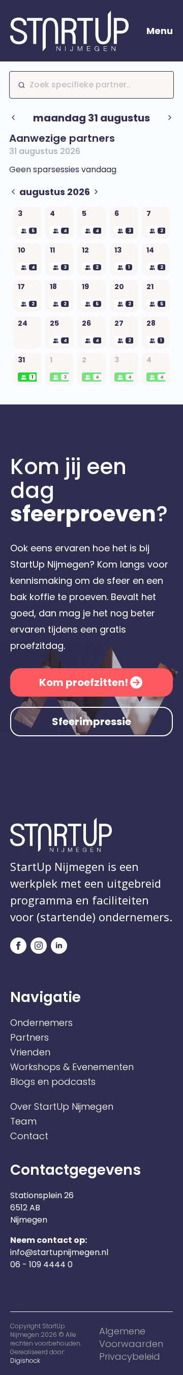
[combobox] (91, 85)
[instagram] (38, 946)
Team (23, 1121)
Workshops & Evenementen (72, 1067)
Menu (159, 31)
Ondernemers (41, 1023)
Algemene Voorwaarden (131, 1337)
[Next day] (170, 118)
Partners (29, 1038)
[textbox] (95, 85)
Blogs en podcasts (53, 1082)
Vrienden (30, 1052)
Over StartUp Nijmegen (61, 1107)
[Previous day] (13, 118)
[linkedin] (59, 946)
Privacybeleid (129, 1356)
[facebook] (18, 946)
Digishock (25, 1360)
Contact (29, 1136)
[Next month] (96, 192)
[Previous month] (13, 192)
